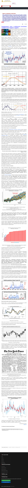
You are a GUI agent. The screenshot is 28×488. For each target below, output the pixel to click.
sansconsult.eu (12, 486)
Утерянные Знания (3, 467)
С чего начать (3, 466)
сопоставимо (18, 115)
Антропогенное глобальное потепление (15, 129)
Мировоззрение (3, 463)
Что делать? (2, 473)
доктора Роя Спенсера (8, 174)
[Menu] (3, 8)
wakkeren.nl (25, 424)
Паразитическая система (4, 470)
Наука (2, 456)
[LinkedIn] (26, 24)
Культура (2, 459)
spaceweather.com (21, 114)
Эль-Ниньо (9, 46)
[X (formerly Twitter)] (24, 24)
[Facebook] (22, 24)
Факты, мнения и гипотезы (5, 447)
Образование (3, 462)
